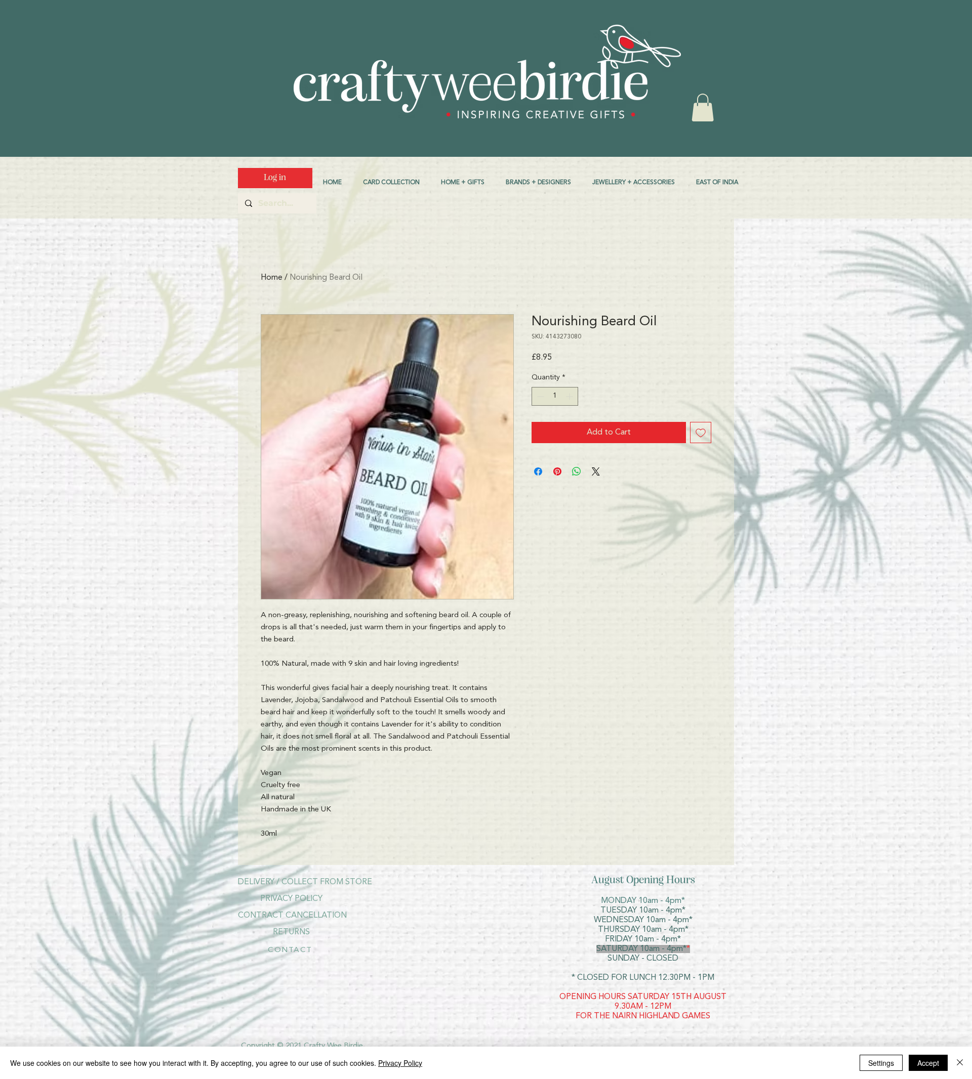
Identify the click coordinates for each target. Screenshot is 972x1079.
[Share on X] (596, 471)
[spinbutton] (555, 396)
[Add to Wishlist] (700, 432)
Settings (881, 1063)
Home (271, 278)
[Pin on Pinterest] (557, 471)
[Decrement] (539, 396)
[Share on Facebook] (538, 471)
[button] (702, 107)
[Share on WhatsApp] (577, 471)
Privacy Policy (400, 1063)
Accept (928, 1063)
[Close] (960, 1063)
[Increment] (570, 396)
